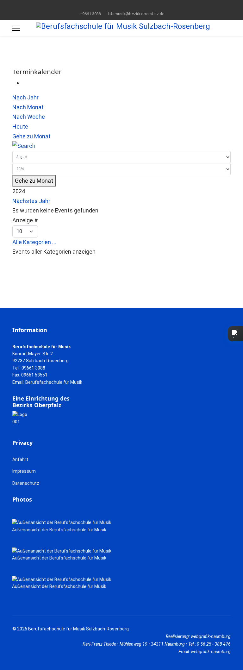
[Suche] (121, 146)
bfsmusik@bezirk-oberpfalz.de (136, 13)
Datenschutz (25, 483)
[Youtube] (121, 6)
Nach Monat (28, 107)
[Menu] (16, 28)
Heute (20, 126)
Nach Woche (28, 116)
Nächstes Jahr (31, 201)
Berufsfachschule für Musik (53, 382)
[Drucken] (24, 82)
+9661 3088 (90, 13)
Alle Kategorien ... (34, 242)
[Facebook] (112, 6)
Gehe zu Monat (31, 136)
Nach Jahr (25, 97)
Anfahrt (20, 459)
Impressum (24, 471)
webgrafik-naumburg (211, 636)
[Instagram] (131, 6)
